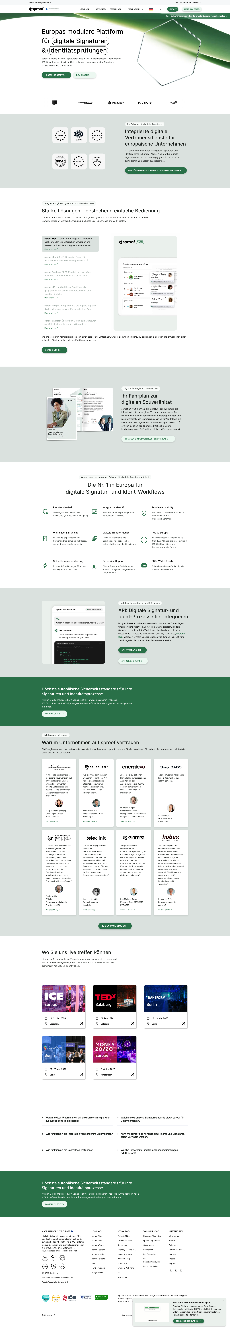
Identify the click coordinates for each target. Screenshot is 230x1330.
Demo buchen (83, 75)
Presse (172, 1259)
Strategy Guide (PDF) (127, 1250)
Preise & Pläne (124, 1236)
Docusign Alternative (152, 1236)
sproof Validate (98, 1259)
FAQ (119, 1272)
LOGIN (175, 3)
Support (172, 1263)
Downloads (122, 1263)
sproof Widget (98, 1245)
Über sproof (174, 1236)
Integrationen (97, 1272)
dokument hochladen (187, 1321)
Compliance (148, 1245)
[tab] (70, 244)
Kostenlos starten (55, 75)
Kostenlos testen (192, 9)
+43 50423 (197, 3)
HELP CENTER (185, 3)
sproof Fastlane (98, 1250)
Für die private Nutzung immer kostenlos (207, 16)
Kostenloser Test (125, 1240)
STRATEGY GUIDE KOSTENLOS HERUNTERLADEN (147, 439)
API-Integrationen (131, 650)
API (93, 1263)
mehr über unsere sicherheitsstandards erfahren (154, 170)
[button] (155, 9)
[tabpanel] (145, 283)
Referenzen (101, 9)
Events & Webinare (126, 1268)
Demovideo (122, 1245)
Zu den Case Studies (114, 926)
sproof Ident (97, 1240)
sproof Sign (97, 1236)
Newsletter (122, 1277)
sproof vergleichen (151, 1240)
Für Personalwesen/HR (151, 1260)
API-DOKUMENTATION (132, 661)
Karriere (172, 1254)
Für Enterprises (149, 1254)
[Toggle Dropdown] (91, 9)
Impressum (127, 1315)
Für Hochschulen (150, 1266)
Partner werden (175, 1250)
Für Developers (98, 1268)
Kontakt (173, 9)
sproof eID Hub (98, 1254)
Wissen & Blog (124, 1259)
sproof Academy (125, 1254)
